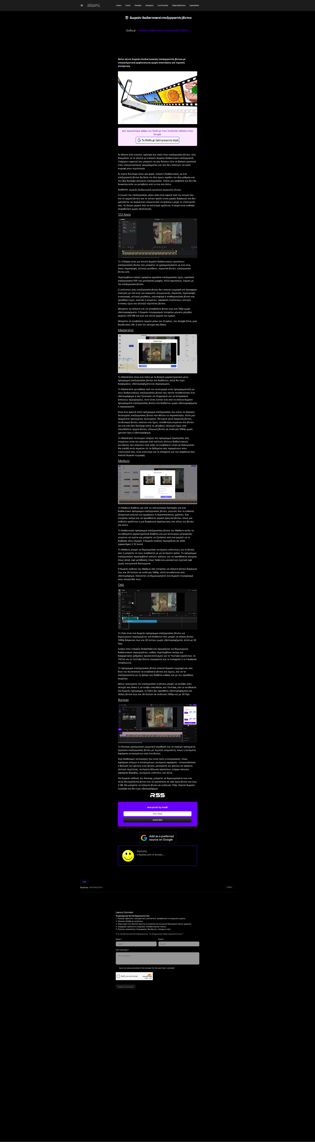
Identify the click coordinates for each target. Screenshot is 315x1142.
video (84, 882)
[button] (81, 5)
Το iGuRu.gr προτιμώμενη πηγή (160, 140)
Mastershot (126, 330)
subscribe (157, 820)
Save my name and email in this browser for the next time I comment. (147, 968)
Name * (119, 939)
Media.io (124, 461)
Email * (161, 939)
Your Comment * (122, 950)
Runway (123, 700)
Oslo (121, 585)
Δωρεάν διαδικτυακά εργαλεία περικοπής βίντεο (155, 189)
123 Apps (124, 214)
